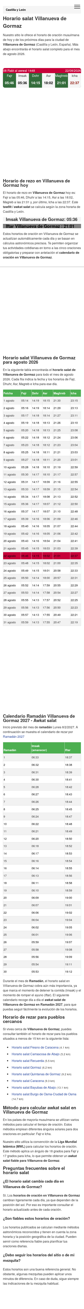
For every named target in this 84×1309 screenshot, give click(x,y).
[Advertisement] (42, 136)
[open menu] (77, 7)
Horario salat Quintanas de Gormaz (36, 1074)
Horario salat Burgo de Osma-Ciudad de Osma (44, 1094)
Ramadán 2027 (13, 736)
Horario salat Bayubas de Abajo (34, 1087)
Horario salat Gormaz (26, 1067)
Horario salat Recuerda (28, 1060)
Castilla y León (16, 10)
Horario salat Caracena (28, 1080)
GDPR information (15, 1303)
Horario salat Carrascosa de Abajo (36, 1054)
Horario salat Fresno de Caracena (35, 1047)
